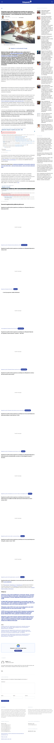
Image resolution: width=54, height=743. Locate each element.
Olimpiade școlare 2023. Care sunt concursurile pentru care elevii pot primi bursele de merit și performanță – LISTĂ (17, 607)
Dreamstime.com (12, 44)
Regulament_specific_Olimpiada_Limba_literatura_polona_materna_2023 (12, 410)
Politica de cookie (4, 736)
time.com (14, 584)
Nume (2, 695)
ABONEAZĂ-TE (18, 650)
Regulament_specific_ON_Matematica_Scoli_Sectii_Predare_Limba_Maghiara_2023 (14, 493)
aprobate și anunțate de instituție (9, 56)
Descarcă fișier (24, 244)
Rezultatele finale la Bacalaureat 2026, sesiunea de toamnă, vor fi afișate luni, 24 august (44, 154)
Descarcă (15, 289)
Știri (1, 8)
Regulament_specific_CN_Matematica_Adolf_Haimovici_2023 (10, 451)
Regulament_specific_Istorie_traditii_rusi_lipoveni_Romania (10, 536)
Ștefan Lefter (7, 16)
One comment (21, 17)
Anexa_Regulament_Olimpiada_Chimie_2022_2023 (9, 328)
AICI (18, 182)
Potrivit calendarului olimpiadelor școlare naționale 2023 (12, 101)
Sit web (26, 695)
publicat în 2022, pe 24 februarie (9, 159)
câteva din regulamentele (16, 53)
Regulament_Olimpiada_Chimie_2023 (7, 289)
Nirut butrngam (6, 44)
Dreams (11, 584)
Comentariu (3, 681)
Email (14, 695)
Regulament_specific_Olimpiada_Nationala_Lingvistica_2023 (10, 369)
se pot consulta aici (7, 581)
